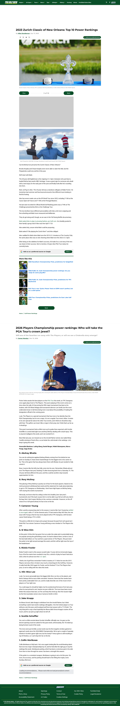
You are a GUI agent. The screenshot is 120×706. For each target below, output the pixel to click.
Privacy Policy (45, 694)
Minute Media (10, 701)
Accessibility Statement (26, 697)
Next (68, 93)
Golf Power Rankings (30, 313)
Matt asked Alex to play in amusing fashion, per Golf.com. (38, 221)
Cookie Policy (78, 694)
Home (21, 313)
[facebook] (109, 2)
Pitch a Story (23, 694)
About (75, 2)
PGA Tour (51, 400)
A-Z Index (44, 697)
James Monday (23, 338)
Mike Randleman (24, 33)
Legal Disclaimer (95, 694)
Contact (59, 691)
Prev (24, 93)
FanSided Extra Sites (85, 2)
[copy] (29, 37)
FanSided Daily (95, 691)
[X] (106, 2)
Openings (44, 691)
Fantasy (69, 2)
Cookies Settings (62, 697)
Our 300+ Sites (79, 691)
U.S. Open (43, 557)
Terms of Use (60, 694)
